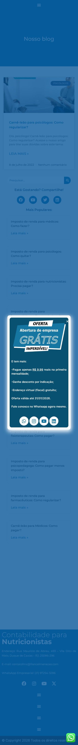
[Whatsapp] (23, 421)
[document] (39, 372)
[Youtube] (43, 421)
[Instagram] (33, 421)
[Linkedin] (53, 421)
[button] (67, 321)
